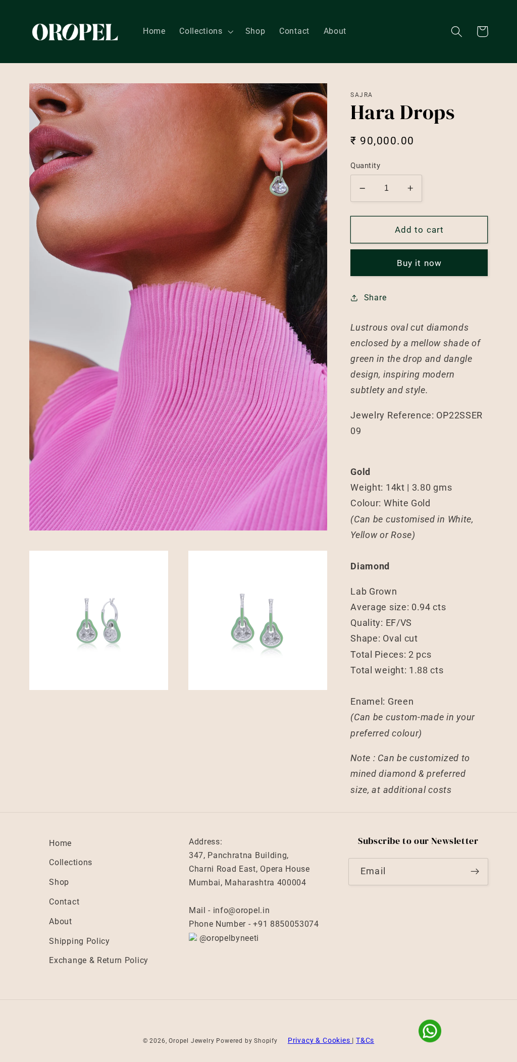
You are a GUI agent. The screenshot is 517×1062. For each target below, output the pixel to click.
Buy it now (419, 263)
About (60, 921)
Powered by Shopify (247, 1040)
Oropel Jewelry (191, 1040)
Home (60, 843)
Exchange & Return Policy (98, 960)
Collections (70, 862)
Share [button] (375, 297)
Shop (59, 882)
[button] (205, 32)
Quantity (365, 165)
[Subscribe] (475, 871)
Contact (64, 902)
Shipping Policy (79, 941)
